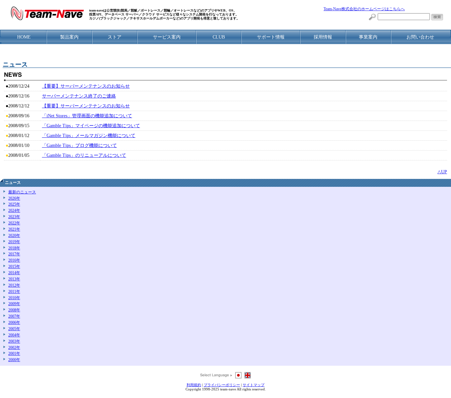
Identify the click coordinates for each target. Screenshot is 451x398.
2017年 (14, 254)
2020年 (14, 236)
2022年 (14, 223)
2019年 (14, 242)
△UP (442, 171)
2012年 (14, 285)
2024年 (14, 211)
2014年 (14, 273)
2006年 (14, 323)
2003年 (14, 341)
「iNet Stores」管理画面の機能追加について (87, 115)
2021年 (14, 229)
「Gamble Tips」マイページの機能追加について (91, 125)
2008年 (14, 310)
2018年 (14, 248)
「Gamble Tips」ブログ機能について (79, 145)
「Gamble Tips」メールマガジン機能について (88, 135)
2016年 (14, 260)
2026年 (14, 198)
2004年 (14, 335)
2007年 (14, 316)
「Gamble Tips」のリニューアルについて (84, 155)
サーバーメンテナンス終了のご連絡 (79, 96)
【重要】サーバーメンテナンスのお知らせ (86, 86)
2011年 (14, 292)
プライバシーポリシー (222, 385)
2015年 (14, 267)
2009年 (14, 304)
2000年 (14, 360)
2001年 (14, 354)
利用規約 (194, 385)
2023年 (14, 217)
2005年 (14, 329)
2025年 (14, 204)
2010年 (14, 298)
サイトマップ (253, 385)
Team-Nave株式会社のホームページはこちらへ (364, 9)
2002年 (14, 348)
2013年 (14, 279)
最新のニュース (22, 192)
